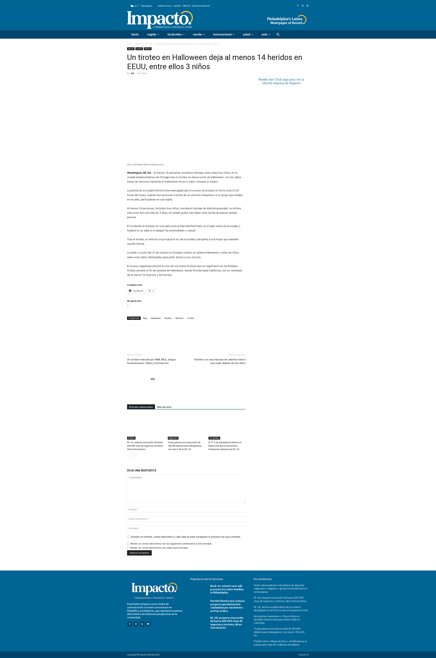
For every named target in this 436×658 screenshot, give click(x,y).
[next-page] (135, 456)
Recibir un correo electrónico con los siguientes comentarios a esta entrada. (171, 543)
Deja (145, 318)
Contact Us (303, 654)
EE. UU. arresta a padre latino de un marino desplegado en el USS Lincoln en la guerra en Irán (281, 609)
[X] (138, 81)
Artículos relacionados (141, 407)
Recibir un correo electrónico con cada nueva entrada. (159, 547)
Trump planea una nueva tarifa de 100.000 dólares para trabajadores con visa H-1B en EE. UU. (184, 445)
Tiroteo (190, 318)
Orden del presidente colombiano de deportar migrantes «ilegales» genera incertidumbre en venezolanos (280, 588)
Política (148, 48)
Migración (173, 438)
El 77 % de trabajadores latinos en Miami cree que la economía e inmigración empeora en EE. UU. (225, 445)
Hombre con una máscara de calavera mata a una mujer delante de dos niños (220, 361)
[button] (278, 34)
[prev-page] (129, 456)
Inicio (129, 43)
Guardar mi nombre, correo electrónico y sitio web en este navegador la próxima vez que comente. (186, 536)
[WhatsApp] (154, 81)
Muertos (179, 318)
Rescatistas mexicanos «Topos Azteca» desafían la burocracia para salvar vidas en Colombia (277, 619)
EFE (132, 73)
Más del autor (164, 407)
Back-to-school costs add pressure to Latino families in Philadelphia (227, 589)
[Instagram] (302, 5)
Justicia (148, 43)
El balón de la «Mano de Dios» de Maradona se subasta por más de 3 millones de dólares (280, 643)
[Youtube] (148, 624)
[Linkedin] (307, 5)
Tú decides (214, 438)
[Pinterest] (146, 81)
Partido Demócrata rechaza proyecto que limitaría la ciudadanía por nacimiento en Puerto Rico (227, 606)
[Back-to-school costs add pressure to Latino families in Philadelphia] (198, 589)
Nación (138, 43)
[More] (169, 81)
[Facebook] (297, 5)
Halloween (156, 318)
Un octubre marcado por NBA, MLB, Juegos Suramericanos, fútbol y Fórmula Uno (151, 361)
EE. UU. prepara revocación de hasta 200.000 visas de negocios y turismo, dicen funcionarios (145, 445)
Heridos (168, 318)
